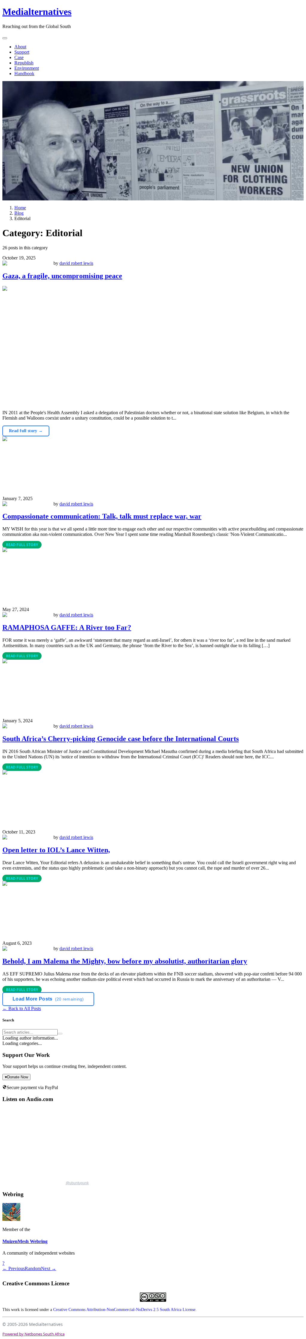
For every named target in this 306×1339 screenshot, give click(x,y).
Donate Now (16, 1077)
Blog (19, 213)
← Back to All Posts (21, 1008)
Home (20, 207)
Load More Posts (48, 998)
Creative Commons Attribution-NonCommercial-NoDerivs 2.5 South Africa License (124, 1309)
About (20, 46)
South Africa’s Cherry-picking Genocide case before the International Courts (120, 739)
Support (21, 52)
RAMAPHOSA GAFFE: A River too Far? (66, 627)
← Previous (13, 1268)
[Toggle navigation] (4, 38)
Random (33, 1268)
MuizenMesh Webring (25, 1241)
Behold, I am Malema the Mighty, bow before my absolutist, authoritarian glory (124, 961)
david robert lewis (76, 263)
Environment (26, 68)
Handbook (24, 73)
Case (19, 57)
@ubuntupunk (77, 1183)
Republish (23, 62)
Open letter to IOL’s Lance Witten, (56, 850)
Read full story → (26, 431)
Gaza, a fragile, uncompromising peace (62, 276)
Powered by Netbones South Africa (33, 1334)
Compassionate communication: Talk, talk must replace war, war (101, 516)
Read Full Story (22, 544)
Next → (48, 1268)
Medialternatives (36, 11)
